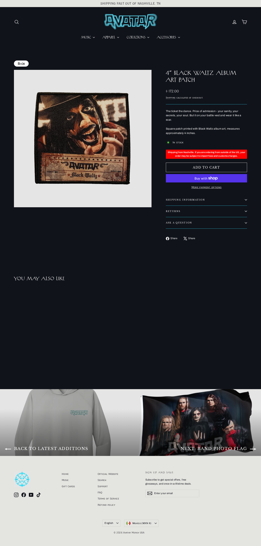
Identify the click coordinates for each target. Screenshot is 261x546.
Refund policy (106, 504)
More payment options (206, 187)
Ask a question (179, 222)
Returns (173, 211)
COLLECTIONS (136, 37)
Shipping (171, 97)
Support (103, 486)
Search (102, 479)
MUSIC (86, 37)
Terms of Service (108, 498)
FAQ (100, 492)
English (109, 523)
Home (65, 473)
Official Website (108, 473)
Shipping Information (185, 199)
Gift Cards (68, 486)
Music (65, 479)
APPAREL (109, 37)
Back (21, 63)
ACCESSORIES (167, 37)
